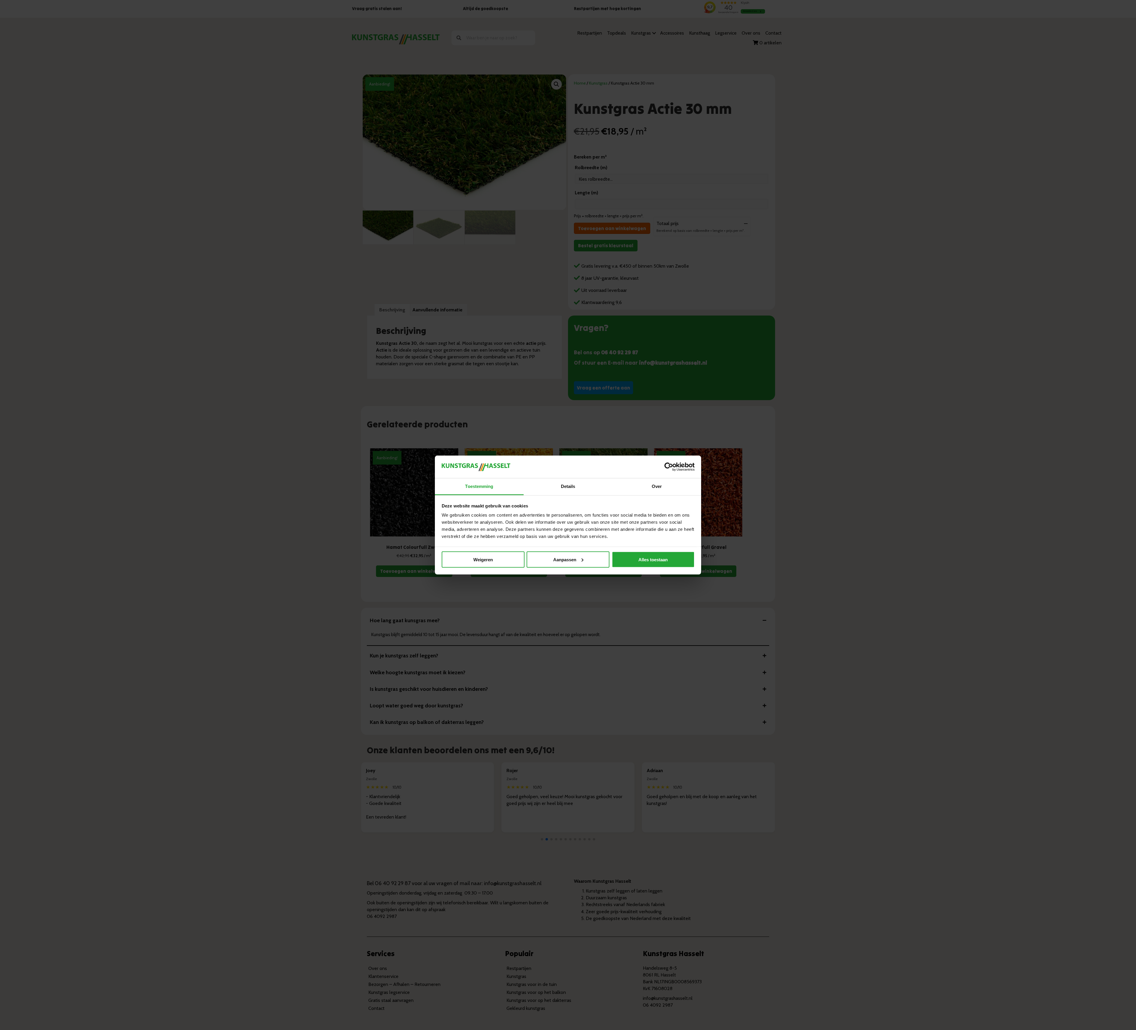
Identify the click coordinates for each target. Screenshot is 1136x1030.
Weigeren (483, 559)
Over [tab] (657, 486)
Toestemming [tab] (479, 486)
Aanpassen (564, 559)
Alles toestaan (653, 559)
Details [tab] (568, 486)
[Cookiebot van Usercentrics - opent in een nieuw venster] (669, 466)
